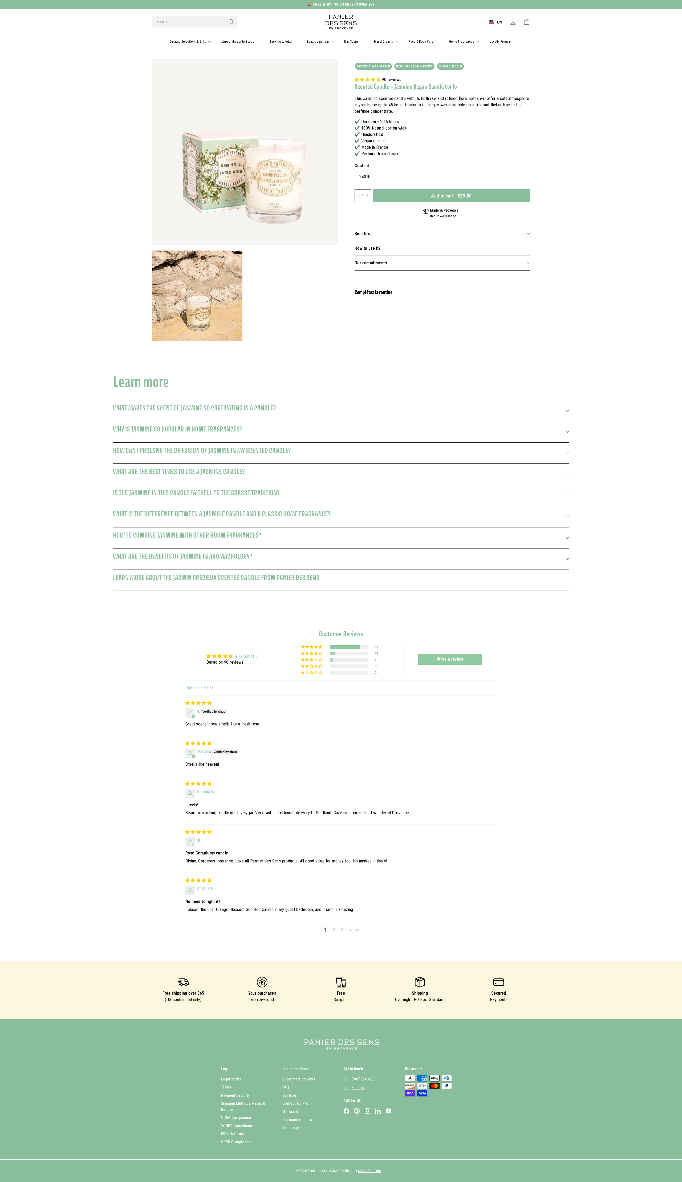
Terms (226, 1087)
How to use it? (368, 248)
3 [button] (342, 929)
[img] (198, 702)
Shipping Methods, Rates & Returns (243, 1106)
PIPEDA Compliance (237, 1133)
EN (499, 22)
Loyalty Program (501, 41)
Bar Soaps (351, 41)
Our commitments (371, 262)
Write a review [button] (450, 659)
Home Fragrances (462, 41)
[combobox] (194, 21)
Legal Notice (231, 1079)
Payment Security (235, 1095)
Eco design (291, 1127)
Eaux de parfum (318, 41)
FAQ (285, 1087)
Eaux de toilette (281, 41)
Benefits (362, 233)
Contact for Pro (295, 1103)
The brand (290, 1111)
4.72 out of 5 (246, 656)
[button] (368, 79)
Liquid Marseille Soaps (238, 41)
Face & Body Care (421, 41)
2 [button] (334, 929)
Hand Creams (384, 41)
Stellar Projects (369, 1171)
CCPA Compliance (236, 1117)
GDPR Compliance (236, 1142)
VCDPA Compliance (237, 1125)
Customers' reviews (298, 1079)
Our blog (289, 1095)
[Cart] (526, 22)
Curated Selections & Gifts (188, 41)
